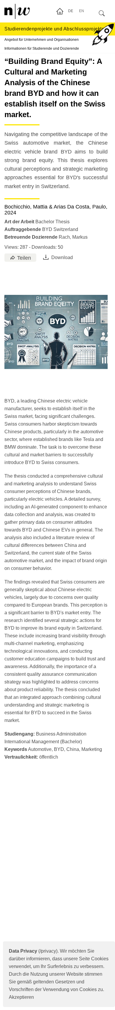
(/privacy (32, 951)
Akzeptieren (21, 997)
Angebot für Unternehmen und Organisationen (41, 40)
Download (62, 257)
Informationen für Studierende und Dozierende (41, 48)
